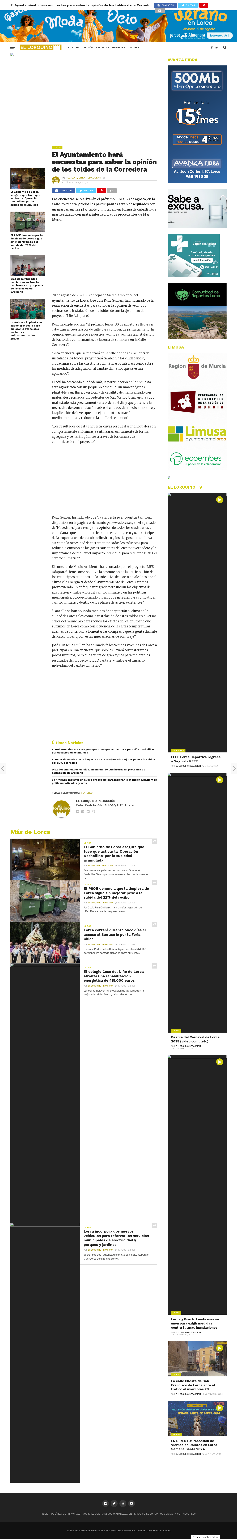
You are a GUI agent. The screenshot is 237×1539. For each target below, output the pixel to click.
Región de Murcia (95, 47)
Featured (87, 793)
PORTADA (73, 47)
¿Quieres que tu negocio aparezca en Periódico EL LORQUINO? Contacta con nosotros (139, 1514)
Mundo (134, 47)
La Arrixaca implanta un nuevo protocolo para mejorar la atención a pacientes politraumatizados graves (26, 330)
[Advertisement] (104, 260)
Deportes (118, 47)
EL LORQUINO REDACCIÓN (84, 177)
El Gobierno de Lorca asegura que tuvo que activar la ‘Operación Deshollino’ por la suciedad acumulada (25, 198)
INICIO (45, 1514)
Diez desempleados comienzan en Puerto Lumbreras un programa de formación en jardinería (26, 285)
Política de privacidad (66, 1514)
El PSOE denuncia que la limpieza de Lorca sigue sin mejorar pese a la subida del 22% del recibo (26, 242)
